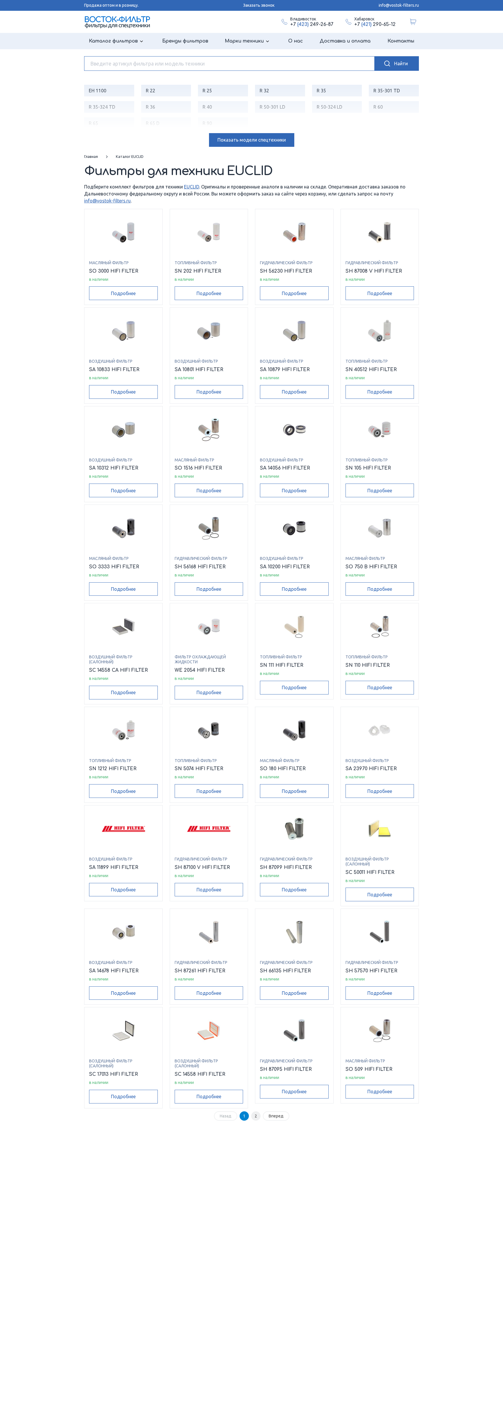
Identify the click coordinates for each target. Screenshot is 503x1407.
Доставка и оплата (345, 41)
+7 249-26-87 (311, 24)
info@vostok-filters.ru (399, 5)
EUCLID (191, 186)
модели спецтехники (251, 139)
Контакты (400, 41)
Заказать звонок (258, 5)
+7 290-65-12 (375, 24)
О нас (295, 41)
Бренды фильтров (185, 41)
